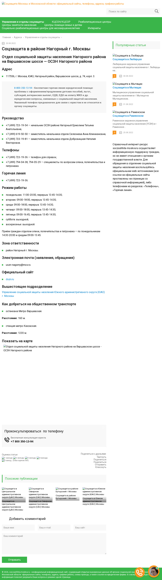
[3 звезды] (31, 458)
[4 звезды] (42, 458)
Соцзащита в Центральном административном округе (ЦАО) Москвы (12, 505)
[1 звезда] (7, 458)
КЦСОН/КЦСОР (61, 21)
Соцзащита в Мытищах (127, 87)
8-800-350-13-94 (23, 88)
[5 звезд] (7, 460)
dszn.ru (10, 279)
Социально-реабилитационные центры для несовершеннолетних (41, 28)
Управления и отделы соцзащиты (23, 21)
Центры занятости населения (19, 25)
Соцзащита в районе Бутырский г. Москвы (66, 497)
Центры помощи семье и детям (63, 25)
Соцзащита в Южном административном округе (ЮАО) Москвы (93, 501)
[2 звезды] (19, 458)
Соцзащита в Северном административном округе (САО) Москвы (40, 504)
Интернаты (94, 28)
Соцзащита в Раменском (128, 115)
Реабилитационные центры (94, 21)
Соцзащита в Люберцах (127, 59)
